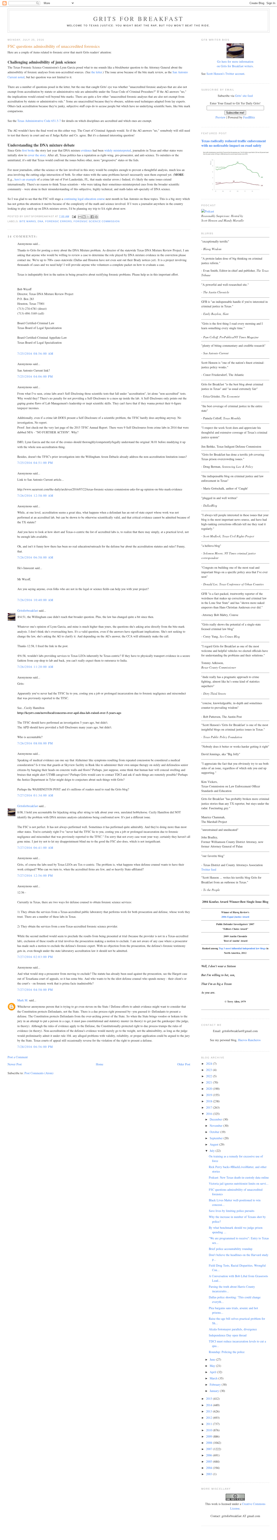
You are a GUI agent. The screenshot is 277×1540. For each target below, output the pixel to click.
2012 (209, 1418)
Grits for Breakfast (138, 18)
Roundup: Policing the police (227, 1352)
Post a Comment (18, 1057)
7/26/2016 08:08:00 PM (35, 743)
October (215, 1132)
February (216, 1384)
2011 (209, 1424)
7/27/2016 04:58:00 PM (35, 990)
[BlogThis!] (84, 217)
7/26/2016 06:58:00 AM (35, 557)
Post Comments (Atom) (38, 1073)
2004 (209, 1468)
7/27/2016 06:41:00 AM (35, 848)
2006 (209, 1455)
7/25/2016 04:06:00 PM (35, 376)
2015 (209, 1398)
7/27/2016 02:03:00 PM (35, 957)
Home (99, 1064)
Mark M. (22, 1000)
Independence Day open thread (227, 1335)
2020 (209, 1089)
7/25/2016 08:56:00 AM (35, 353)
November (216, 1125)
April (213, 1372)
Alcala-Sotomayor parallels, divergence (233, 1329)
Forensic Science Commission (97, 221)
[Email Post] (74, 216)
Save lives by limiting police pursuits (231, 1211)
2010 (209, 1430)
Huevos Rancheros (249, 1040)
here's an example (25, 179)
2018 (209, 1101)
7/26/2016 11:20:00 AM (35, 667)
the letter (96, 72)
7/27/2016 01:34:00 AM (35, 795)
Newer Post (15, 1064)
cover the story (37, 155)
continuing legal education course (84, 199)
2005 (209, 1461)
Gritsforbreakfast (27, 610)
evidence (86, 150)
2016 (209, 1114)
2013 (209, 1411)
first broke (28, 150)
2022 (209, 1076)
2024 (209, 1063)
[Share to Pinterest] (96, 217)
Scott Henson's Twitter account (225, 74)
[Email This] (80, 217)
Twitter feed (208, 869)
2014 (209, 1405)
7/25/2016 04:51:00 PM (35, 463)
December (216, 1119)
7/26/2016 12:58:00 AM (35, 495)
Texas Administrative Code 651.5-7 (39, 121)
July (213, 1151)
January (215, 1391)
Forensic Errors (58, 221)
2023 (209, 1070)
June (213, 1359)
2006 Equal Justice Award (235, 917)
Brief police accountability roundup (230, 1249)
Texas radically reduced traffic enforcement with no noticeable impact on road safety (233, 143)
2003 (209, 1474)
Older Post (183, 1064)
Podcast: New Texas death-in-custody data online (239, 1177)
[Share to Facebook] (92, 217)
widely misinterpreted (117, 150)
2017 (209, 1107)
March (214, 1378)
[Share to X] (88, 217)
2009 (209, 1436)
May (213, 1366)
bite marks (27, 221)
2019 (209, 1095)
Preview (220, 117)
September (217, 1138)
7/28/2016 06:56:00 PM (35, 1047)
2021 (209, 1082)
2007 (209, 1449)
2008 (209, 1443)
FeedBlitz (249, 117)
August (214, 1144)
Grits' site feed (244, 96)
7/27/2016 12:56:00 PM (35, 875)
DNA (40, 221)
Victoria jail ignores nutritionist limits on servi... (239, 1183)
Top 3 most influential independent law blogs (242, 948)
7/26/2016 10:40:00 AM (35, 600)
